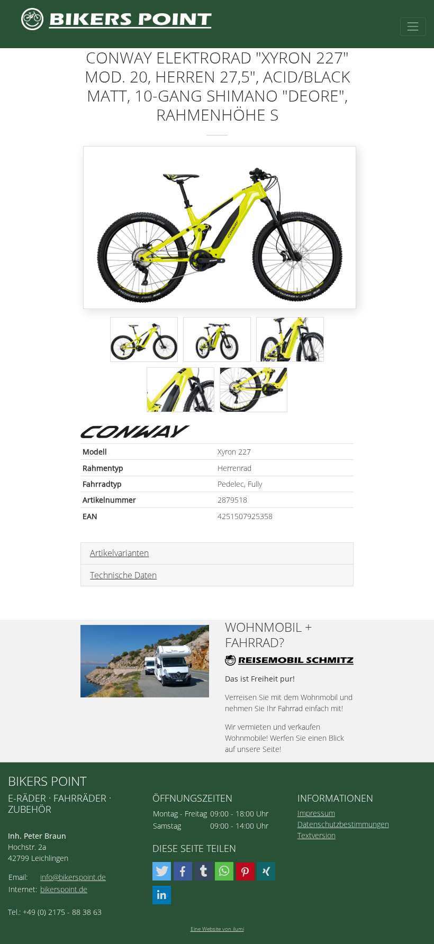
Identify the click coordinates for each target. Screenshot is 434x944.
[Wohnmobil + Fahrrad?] (144, 661)
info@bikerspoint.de (73, 877)
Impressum (316, 813)
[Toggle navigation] (413, 26)
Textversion (316, 835)
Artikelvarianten (119, 553)
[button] (161, 871)
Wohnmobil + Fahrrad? (268, 635)
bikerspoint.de (63, 889)
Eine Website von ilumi (217, 928)
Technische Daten (123, 575)
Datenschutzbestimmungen (343, 824)
